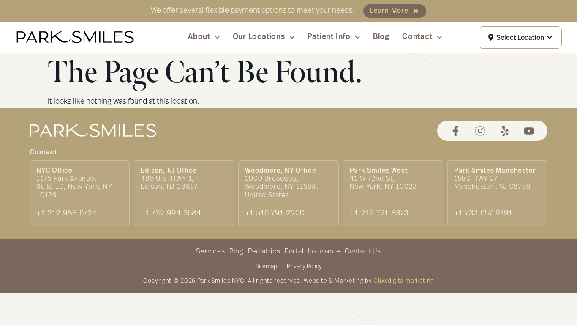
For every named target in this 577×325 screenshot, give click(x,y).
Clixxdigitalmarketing (403, 281)
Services (210, 251)
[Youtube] (529, 131)
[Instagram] (480, 131)
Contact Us (363, 251)
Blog (381, 37)
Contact (417, 37)
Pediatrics (264, 251)
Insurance (324, 251)
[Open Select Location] (549, 37)
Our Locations (259, 37)
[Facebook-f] (455, 131)
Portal (294, 251)
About (199, 37)
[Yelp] (504, 131)
